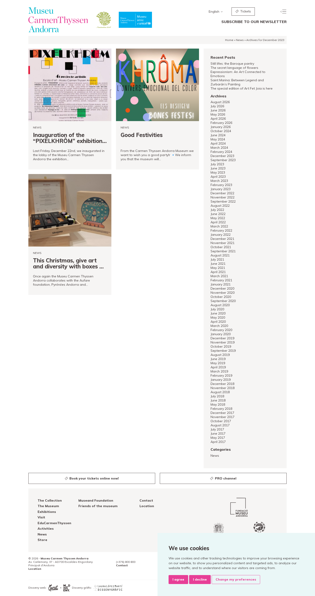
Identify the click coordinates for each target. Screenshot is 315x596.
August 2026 (220, 102)
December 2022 (222, 193)
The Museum (48, 506)
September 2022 (223, 201)
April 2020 (218, 322)
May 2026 (218, 114)
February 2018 (221, 409)
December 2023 (222, 156)
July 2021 (217, 259)
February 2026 (221, 123)
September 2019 (223, 351)
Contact (146, 500)
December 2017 (222, 413)
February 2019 (221, 375)
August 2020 (220, 305)
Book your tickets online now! (93, 478)
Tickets (245, 11)
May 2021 (218, 268)
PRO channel (225, 478)
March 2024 (219, 147)
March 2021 (219, 276)
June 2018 (218, 400)
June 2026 (218, 110)
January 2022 (221, 235)
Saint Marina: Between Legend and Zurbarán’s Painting (237, 82)
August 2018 (220, 392)
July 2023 (217, 164)
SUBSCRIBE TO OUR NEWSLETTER (254, 21)
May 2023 (218, 172)
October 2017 (221, 421)
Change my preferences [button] (236, 579)
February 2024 (221, 152)
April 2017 (218, 442)
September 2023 (223, 160)
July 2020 (217, 309)
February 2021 (221, 280)
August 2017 (220, 425)
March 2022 (219, 226)
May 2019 (218, 363)
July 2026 (217, 106)
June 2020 (218, 313)
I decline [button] (200, 579)
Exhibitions (47, 512)
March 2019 (219, 371)
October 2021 (221, 247)
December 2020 (222, 288)
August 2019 (220, 355)
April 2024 (218, 143)
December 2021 (222, 239)
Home (229, 40)
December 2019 (222, 338)
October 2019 (221, 346)
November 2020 (223, 293)
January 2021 (221, 284)
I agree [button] (178, 579)
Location (147, 506)
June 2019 (218, 359)
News (240, 40)
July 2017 (217, 429)
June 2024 (218, 135)
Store (42, 540)
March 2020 (219, 326)
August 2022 (220, 206)
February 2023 (221, 185)
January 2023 (221, 189)
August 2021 (220, 255)
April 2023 (218, 176)
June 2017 (218, 433)
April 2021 (218, 272)
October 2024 (221, 131)
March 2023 (219, 181)
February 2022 (221, 230)
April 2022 (218, 222)
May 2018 (218, 404)
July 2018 (217, 396)
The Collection (50, 500)
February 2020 (221, 330)
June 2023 (218, 168)
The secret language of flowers (234, 68)
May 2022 (218, 218)
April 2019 (218, 367)
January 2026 (221, 127)
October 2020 (221, 297)
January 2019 (221, 380)
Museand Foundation (95, 500)
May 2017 (218, 438)
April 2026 (218, 118)
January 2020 (221, 334)
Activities (46, 528)
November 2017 (223, 417)
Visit (41, 517)
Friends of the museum (98, 506)
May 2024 (218, 139)
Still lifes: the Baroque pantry (232, 63)
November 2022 (223, 197)
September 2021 (223, 251)
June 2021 (218, 264)
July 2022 (217, 210)
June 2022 (218, 214)
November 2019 (223, 342)
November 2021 (223, 243)
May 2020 (218, 317)
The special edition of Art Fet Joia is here (242, 88)
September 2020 (223, 301)
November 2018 (223, 388)
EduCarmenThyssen (54, 523)
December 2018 (222, 384)
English (214, 11)
